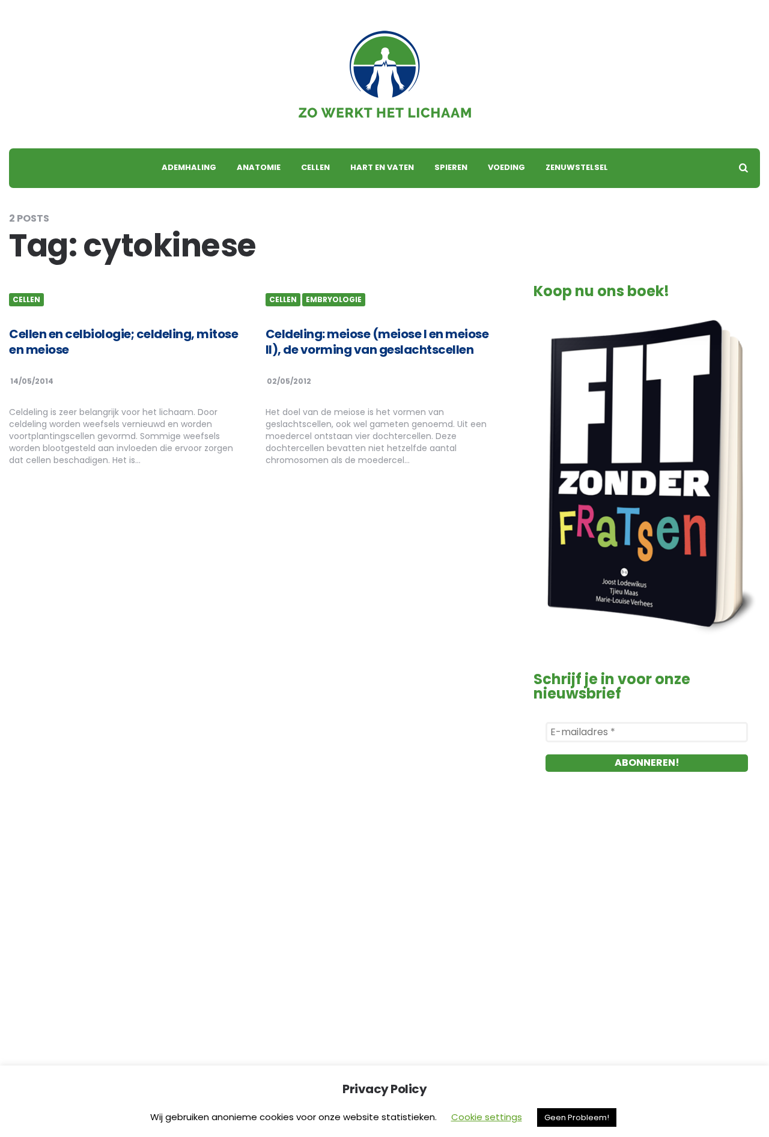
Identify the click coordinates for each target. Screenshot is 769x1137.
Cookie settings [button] (486, 1117)
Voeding (506, 167)
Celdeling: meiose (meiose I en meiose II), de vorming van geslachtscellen (377, 342)
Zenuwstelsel (577, 167)
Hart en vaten (382, 167)
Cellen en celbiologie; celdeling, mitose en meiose (123, 342)
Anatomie (259, 167)
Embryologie (334, 300)
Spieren (450, 167)
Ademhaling (189, 167)
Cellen (315, 167)
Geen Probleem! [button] (576, 1117)
